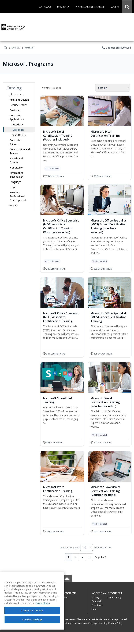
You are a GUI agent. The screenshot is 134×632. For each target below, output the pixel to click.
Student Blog (114, 597)
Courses (16, 47)
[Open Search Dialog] (127, 6)
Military (95, 597)
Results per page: (70, 547)
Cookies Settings (32, 619)
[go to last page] (89, 557)
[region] (32, 601)
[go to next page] (82, 557)
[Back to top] (67, 595)
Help (94, 608)
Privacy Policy (115, 623)
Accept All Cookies (32, 610)
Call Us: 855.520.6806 (116, 48)
